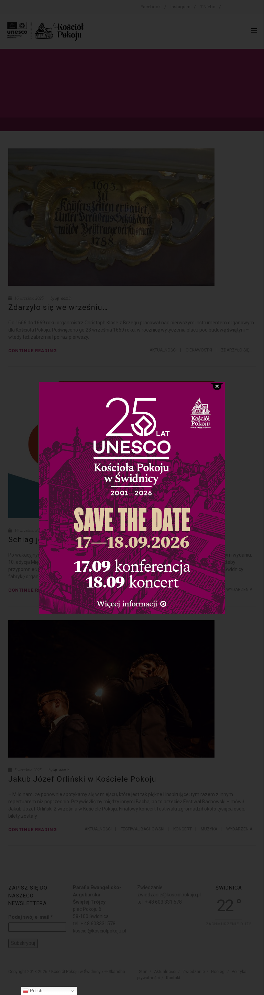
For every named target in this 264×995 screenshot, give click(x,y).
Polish (35, 990)
